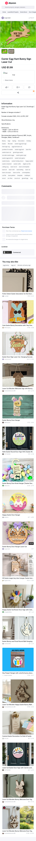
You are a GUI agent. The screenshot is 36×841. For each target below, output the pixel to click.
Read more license (26, 231)
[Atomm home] (10, 3)
